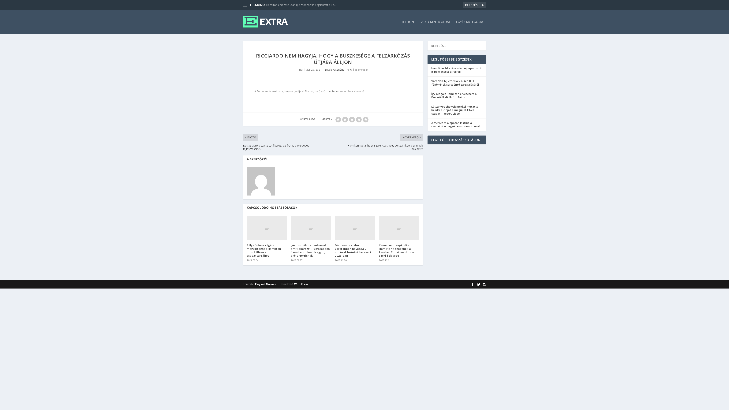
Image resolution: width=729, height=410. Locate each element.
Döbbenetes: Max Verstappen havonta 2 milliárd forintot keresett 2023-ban (353, 250)
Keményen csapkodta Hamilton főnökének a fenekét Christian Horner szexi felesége (396, 250)
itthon (408, 22)
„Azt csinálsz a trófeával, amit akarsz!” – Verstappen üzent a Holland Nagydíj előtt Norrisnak (310, 250)
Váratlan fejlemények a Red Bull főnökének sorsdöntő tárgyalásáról (455, 82)
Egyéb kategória (469, 22)
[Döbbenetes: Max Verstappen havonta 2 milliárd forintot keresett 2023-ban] (355, 228)
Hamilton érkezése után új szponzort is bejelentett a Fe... (301, 5)
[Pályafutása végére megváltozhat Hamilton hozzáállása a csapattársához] (267, 228)
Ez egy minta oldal (435, 22)
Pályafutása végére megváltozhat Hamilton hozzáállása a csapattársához (264, 250)
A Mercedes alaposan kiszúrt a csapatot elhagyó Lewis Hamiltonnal (455, 124)
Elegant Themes (265, 284)
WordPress (301, 284)
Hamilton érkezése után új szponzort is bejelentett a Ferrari (456, 69)
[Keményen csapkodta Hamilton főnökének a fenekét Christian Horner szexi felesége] (399, 228)
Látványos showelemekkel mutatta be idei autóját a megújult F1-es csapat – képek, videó (454, 110)
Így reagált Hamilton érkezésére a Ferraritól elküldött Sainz (454, 95)
